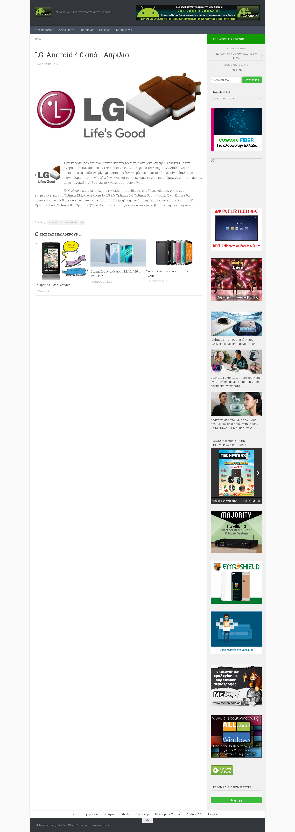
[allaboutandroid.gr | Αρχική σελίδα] (43, 12)
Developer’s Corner (167, 814)
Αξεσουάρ (142, 814)
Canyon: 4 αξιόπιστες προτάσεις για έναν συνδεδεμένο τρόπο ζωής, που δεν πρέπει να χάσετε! (235, 382)
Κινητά (109, 814)
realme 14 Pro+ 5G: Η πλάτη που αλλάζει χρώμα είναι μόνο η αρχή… (234, 342)
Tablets (125, 814)
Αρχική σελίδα (44, 30)
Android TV (194, 814)
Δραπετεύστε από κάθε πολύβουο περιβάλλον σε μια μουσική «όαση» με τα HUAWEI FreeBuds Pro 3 (234, 424)
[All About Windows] (236, 756)
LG (82, 222)
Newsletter (215, 814)
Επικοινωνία (124, 30)
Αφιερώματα (66, 30)
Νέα (38, 39)
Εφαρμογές (86, 30)
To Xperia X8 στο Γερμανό (52, 285)
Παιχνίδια (105, 30)
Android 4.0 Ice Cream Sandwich (63, 222)
